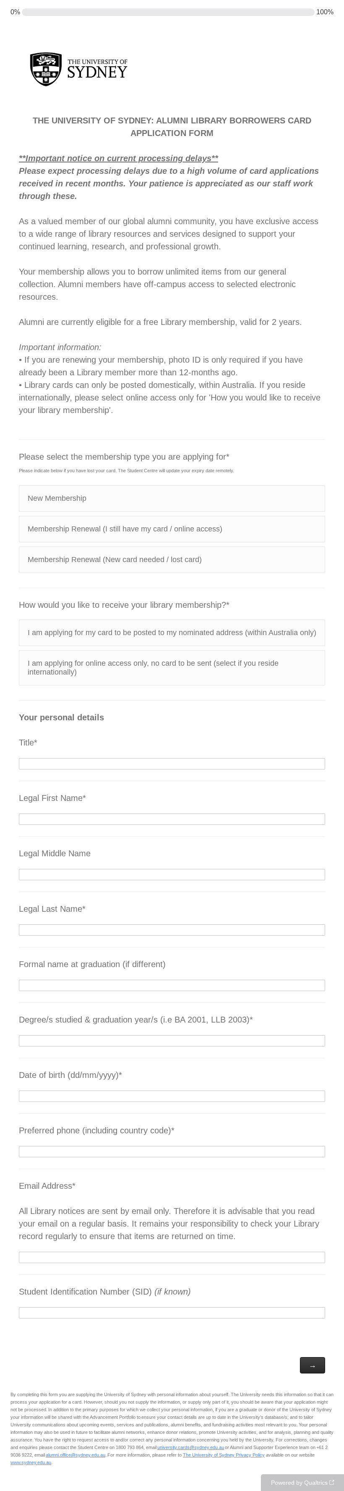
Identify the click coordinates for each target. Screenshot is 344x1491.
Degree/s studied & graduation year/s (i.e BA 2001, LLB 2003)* (136, 1019)
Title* (61, 730)
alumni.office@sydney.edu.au (75, 1454)
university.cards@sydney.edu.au (190, 1447)
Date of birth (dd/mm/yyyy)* (70, 1075)
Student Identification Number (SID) (105, 1291)
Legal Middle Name (55, 853)
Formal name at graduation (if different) (92, 964)
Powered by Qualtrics (299, 1482)
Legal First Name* (52, 798)
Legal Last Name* (52, 908)
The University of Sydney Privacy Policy (224, 1454)
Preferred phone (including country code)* (97, 1130)
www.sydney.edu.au (30, 1462)
